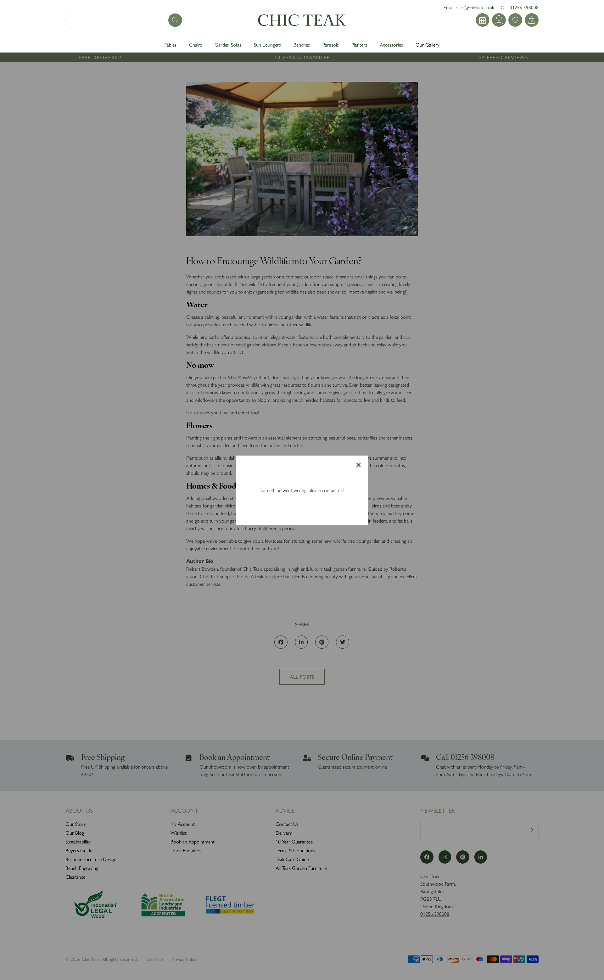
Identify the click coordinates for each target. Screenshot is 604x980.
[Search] (175, 20)
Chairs (195, 44)
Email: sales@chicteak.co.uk (469, 7)
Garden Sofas (228, 44)
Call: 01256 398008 (520, 7)
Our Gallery (427, 44)
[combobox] (124, 20)
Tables (170, 44)
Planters (359, 44)
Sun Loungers (267, 44)
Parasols (330, 44)
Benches (302, 44)
